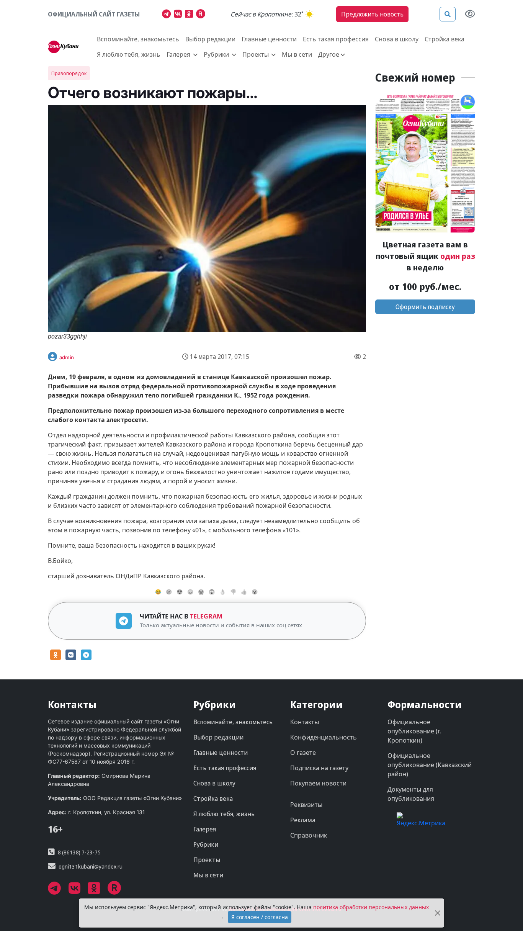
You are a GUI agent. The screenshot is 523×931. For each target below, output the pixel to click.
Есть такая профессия (336, 39)
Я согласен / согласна (259, 917)
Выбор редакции (210, 39)
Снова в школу (396, 39)
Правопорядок (69, 73)
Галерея (204, 829)
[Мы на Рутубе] (202, 15)
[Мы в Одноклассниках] (190, 15)
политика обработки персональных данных (371, 907)
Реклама (302, 820)
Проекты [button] (256, 54)
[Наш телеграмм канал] (168, 15)
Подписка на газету (319, 768)
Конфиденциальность (323, 737)
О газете (303, 752)
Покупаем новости (318, 783)
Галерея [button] (179, 54)
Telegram (206, 616)
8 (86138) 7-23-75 (79, 852)
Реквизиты (306, 804)
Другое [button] (328, 54)
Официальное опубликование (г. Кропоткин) (414, 731)
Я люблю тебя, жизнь (128, 54)
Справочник (308, 835)
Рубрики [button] (217, 54)
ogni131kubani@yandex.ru (91, 866)
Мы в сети (297, 54)
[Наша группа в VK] (179, 15)
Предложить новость (372, 14)
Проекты (206, 860)
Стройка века (444, 39)
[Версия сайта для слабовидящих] (470, 14)
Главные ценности (269, 39)
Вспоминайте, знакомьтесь (138, 39)
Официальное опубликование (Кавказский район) (429, 764)
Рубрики (205, 844)
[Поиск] (448, 14)
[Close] (437, 913)
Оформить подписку (425, 307)
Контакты (304, 722)
